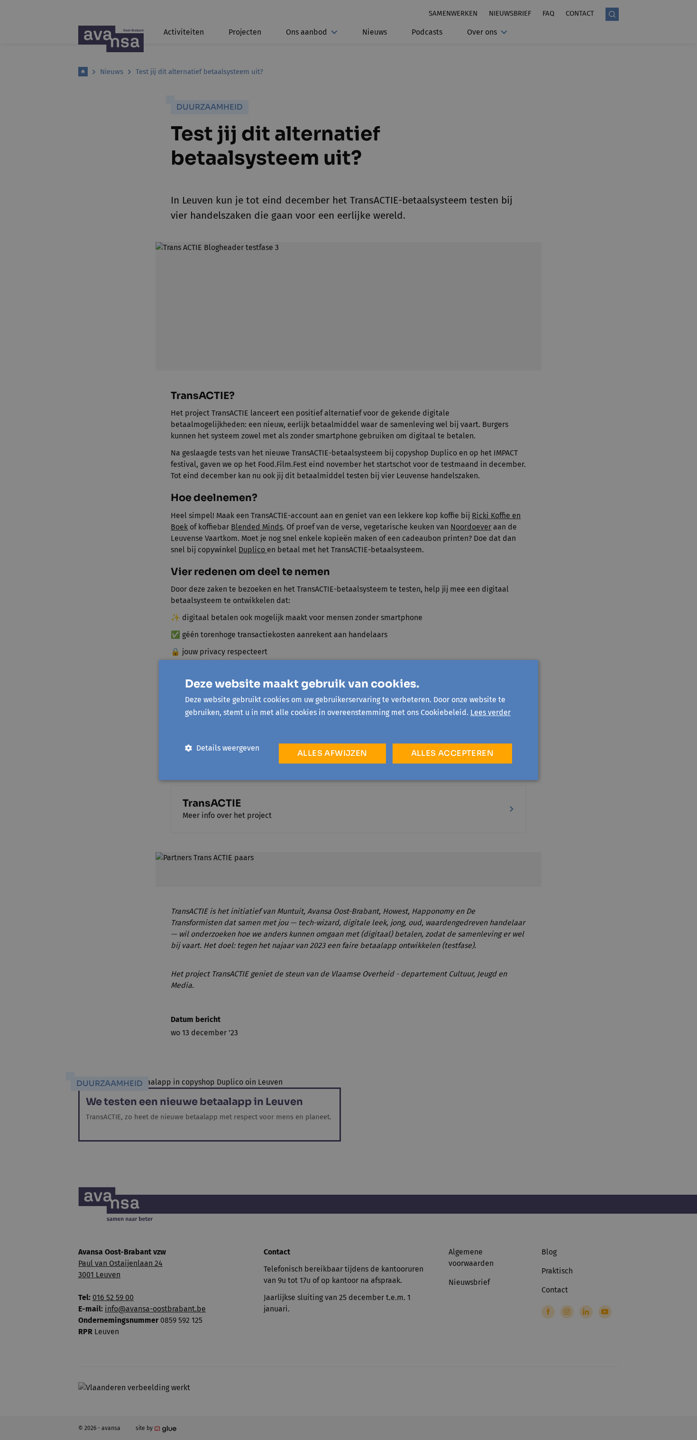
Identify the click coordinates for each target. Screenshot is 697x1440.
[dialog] (348, 720)
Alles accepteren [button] (452, 753)
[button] (222, 748)
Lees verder (490, 712)
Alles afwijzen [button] (332, 753)
